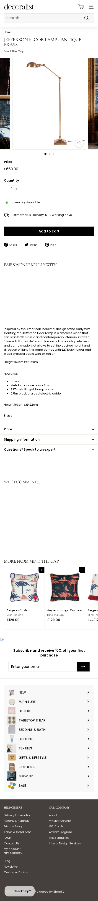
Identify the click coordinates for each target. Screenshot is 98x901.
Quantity (11, 180)
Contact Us (12, 843)
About (53, 815)
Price (8, 162)
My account (12, 849)
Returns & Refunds (16, 821)
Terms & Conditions (17, 832)
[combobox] (49, 17)
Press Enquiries (59, 838)
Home (7, 32)
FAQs (7, 838)
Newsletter (11, 867)
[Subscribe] (83, 666)
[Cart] (81, 6)
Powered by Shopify (49, 891)
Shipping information (22, 439)
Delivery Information (17, 815)
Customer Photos (16, 872)
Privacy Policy (13, 826)
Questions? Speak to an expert (30, 449)
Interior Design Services (65, 843)
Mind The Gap (14, 51)
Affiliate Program (60, 832)
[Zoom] (79, 143)
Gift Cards (56, 826)
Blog (7, 861)
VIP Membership (60, 821)
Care (8, 429)
